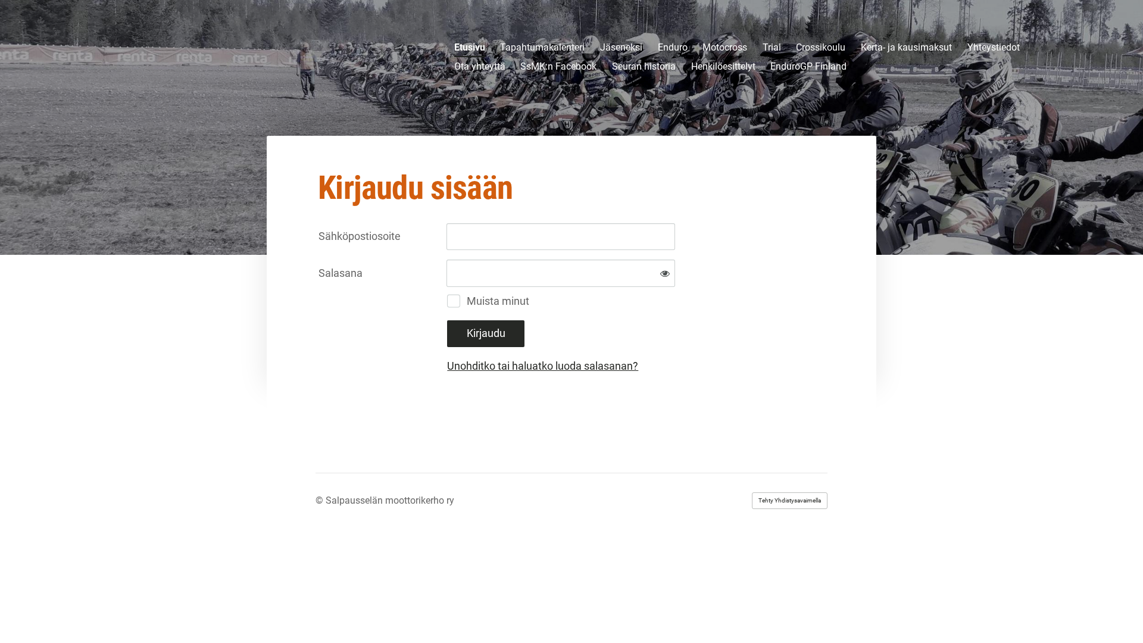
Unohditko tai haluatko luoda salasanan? (542, 366)
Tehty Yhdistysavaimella (789, 500)
